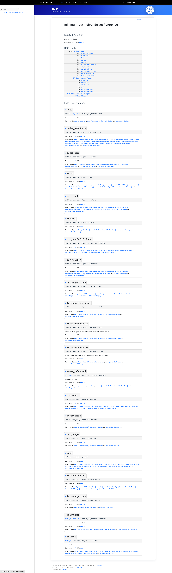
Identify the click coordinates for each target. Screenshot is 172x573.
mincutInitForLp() (107, 121)
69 (75, 424)
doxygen (99, 565)
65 (75, 335)
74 (75, 526)
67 (75, 382)
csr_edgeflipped (86, 69)
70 (75, 442)
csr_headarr (85, 67)
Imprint (79, 567)
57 (75, 161)
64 (75, 311)
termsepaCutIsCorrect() (106, 143)
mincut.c (81, 42)
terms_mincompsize (88, 76)
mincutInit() (98, 121)
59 (75, 204)
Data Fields (139, 19)
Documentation (131, 2)
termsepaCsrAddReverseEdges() (75, 211)
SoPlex (68, 2)
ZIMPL (75, 2)
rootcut (83, 62)
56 (75, 136)
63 (75, 290)
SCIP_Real (75, 51)
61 (75, 247)
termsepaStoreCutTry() (72, 145)
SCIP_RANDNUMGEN (72, 94)
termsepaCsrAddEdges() (72, 143)
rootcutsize (85, 82)
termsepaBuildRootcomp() (113, 141)
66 (75, 359)
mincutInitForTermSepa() (83, 141)
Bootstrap (65, 569)
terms (83, 58)
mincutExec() (111, 139)
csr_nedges (85, 85)
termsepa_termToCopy (88, 71)
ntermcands (85, 80)
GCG (85, 2)
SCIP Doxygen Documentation (13, 12)
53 (74, 42)
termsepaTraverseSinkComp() (91, 145)
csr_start (84, 60)
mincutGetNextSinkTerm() (131, 139)
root (82, 87)
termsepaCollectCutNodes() (130, 141)
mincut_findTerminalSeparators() (84, 139)
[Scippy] (150, 10)
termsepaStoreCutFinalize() (122, 143)
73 (75, 504)
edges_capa (85, 55)
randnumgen (85, 94)
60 (75, 226)
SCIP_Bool (77, 96)
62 (75, 268)
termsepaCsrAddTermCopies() (90, 143)
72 (75, 483)
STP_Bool (76, 78)
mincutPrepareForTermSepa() (88, 553)
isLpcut (83, 96)
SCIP (62, 2)
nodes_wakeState (87, 53)
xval (82, 51)
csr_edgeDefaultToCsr (88, 64)
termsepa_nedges (87, 91)
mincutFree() (91, 121)
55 (75, 118)
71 (75, 461)
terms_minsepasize (87, 73)
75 (75, 548)
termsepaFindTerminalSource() (122, 187)
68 (75, 403)
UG (80, 2)
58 (75, 181)
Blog (123, 2)
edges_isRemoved (87, 78)
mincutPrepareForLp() (122, 121)
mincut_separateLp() (80, 121)
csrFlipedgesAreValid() (81, 207)
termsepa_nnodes (87, 89)
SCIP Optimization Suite (43, 2)
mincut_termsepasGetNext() (95, 185)
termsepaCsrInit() (108, 252)
